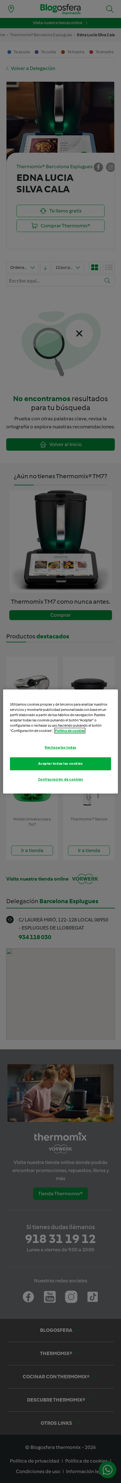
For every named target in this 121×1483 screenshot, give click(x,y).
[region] (60, 741)
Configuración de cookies (60, 779)
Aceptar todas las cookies (60, 763)
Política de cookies (70, 730)
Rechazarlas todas (60, 747)
